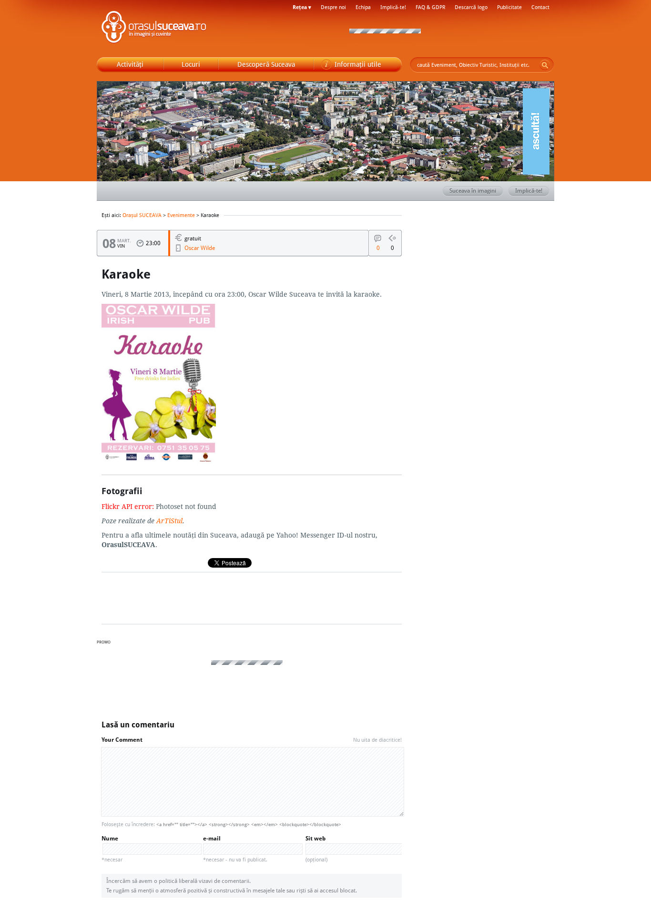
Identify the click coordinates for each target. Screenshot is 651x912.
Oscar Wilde (199, 247)
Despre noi (333, 7)
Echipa (363, 7)
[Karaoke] (159, 463)
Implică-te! (393, 7)
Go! (544, 65)
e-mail (235, 849)
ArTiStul (169, 521)
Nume (112, 849)
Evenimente (181, 215)
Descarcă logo (471, 7)
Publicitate (509, 7)
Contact (540, 7)
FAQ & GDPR (430, 7)
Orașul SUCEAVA (154, 29)
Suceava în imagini (472, 190)
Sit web (316, 849)
